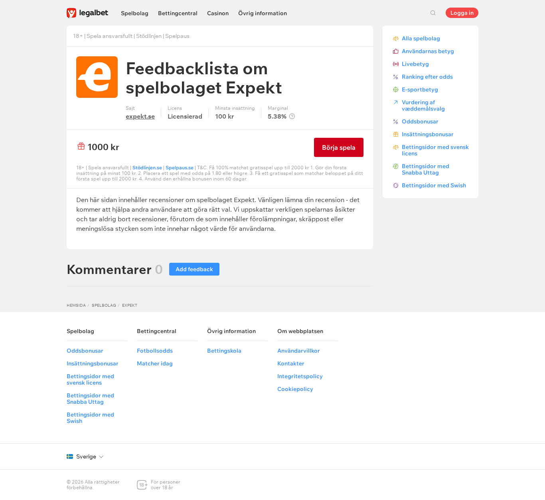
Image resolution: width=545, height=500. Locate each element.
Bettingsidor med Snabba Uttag (425, 169)
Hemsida (76, 305)
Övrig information (262, 13)
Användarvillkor (298, 350)
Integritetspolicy (300, 376)
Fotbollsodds (155, 350)
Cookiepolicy (295, 389)
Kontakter (290, 363)
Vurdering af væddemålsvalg (423, 105)
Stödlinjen (149, 36)
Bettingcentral (177, 13)
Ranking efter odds (427, 76)
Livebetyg (415, 64)
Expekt (129, 305)
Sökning (433, 13)
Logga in (462, 12)
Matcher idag (155, 363)
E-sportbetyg (420, 89)
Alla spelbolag (421, 38)
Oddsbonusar (420, 121)
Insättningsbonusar (428, 134)
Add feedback (194, 269)
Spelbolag (134, 13)
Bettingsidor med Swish (434, 185)
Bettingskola (224, 350)
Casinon (218, 13)
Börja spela (338, 147)
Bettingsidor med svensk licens (435, 150)
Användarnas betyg (428, 51)
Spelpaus (177, 36)
